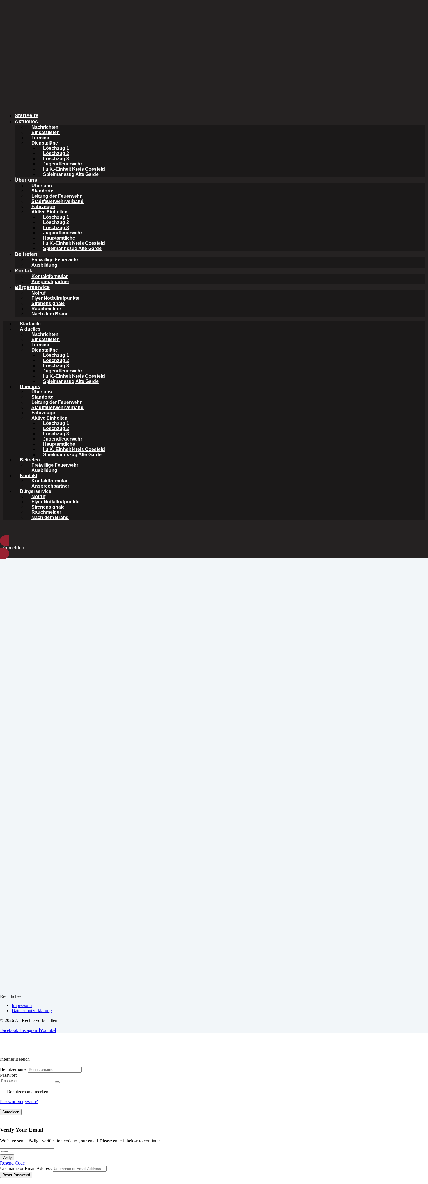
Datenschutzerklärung (32, 1010)
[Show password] (57, 1082)
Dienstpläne (44, 142)
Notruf (38, 292)
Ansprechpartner (50, 281)
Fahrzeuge (43, 206)
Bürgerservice (32, 287)
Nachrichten (45, 127)
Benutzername (13, 1069)
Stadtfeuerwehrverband (57, 201)
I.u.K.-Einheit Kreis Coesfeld (74, 169)
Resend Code (12, 1162)
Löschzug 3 (56, 158)
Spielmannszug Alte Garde (72, 248)
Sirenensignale (48, 303)
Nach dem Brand (50, 313)
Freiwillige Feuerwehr (54, 259)
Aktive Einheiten (49, 211)
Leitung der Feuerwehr (56, 196)
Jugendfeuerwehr (62, 163)
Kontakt (24, 271)
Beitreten (26, 254)
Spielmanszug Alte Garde (71, 174)
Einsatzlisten (45, 132)
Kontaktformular (49, 276)
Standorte (42, 190)
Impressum (22, 1005)
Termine (40, 137)
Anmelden (10, 1112)
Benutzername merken (27, 1091)
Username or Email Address (26, 1168)
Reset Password (16, 1175)
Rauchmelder (46, 308)
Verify (7, 1157)
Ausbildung (44, 265)
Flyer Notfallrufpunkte (55, 298)
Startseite (26, 115)
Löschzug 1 (56, 148)
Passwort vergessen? (19, 1101)
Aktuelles (26, 121)
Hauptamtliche (59, 238)
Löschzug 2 (56, 153)
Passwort (8, 1075)
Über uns (26, 180)
